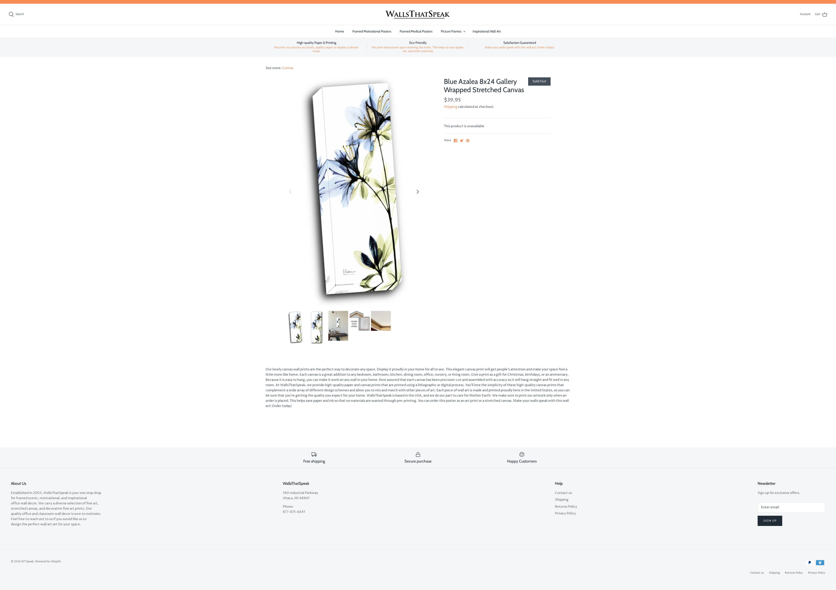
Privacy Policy (565, 513)
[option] (354, 191)
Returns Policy (566, 506)
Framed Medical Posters (416, 31)
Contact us (563, 493)
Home (339, 31)
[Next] (418, 192)
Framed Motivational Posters (371, 31)
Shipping (450, 107)
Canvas (287, 68)
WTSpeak (27, 561)
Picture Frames (451, 31)
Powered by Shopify (48, 561)
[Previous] (290, 192)
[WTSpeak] (418, 14)
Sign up (770, 521)
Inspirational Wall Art (487, 31)
